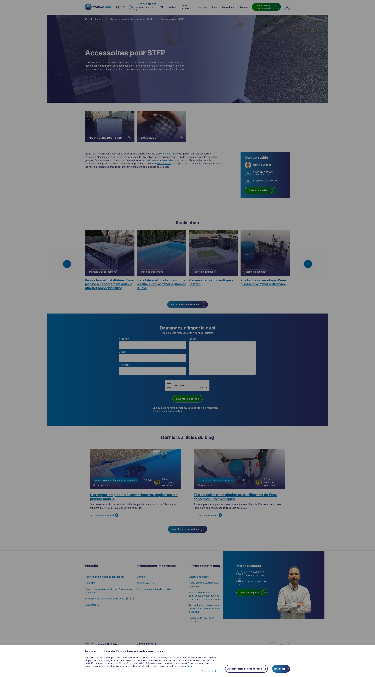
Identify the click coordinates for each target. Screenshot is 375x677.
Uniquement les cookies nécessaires (246, 668)
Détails (190, 666)
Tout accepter (281, 668)
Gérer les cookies (210, 671)
